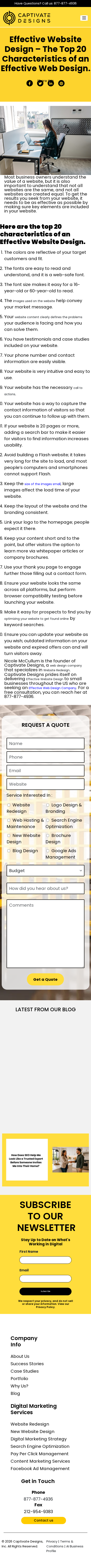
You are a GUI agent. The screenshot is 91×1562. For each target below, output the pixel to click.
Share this (45, 80)
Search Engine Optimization (40, 1446)
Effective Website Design (44, 679)
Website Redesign (56, 670)
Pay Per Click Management (40, 1454)
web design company (66, 665)
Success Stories (27, 1364)
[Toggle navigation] (84, 18)
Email (24, 1270)
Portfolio (19, 1379)
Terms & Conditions (59, 1543)
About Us (20, 1356)
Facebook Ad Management (40, 1469)
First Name (28, 1251)
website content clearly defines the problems (48, 317)
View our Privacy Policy (52, 1305)
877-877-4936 (65, 3)
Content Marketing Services (40, 1461)
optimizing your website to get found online (36, 619)
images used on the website (34, 301)
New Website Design (32, 1431)
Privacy (51, 1541)
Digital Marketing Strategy (39, 1439)
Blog (15, 1393)
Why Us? (19, 1386)
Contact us (43, 1520)
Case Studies (25, 1371)
